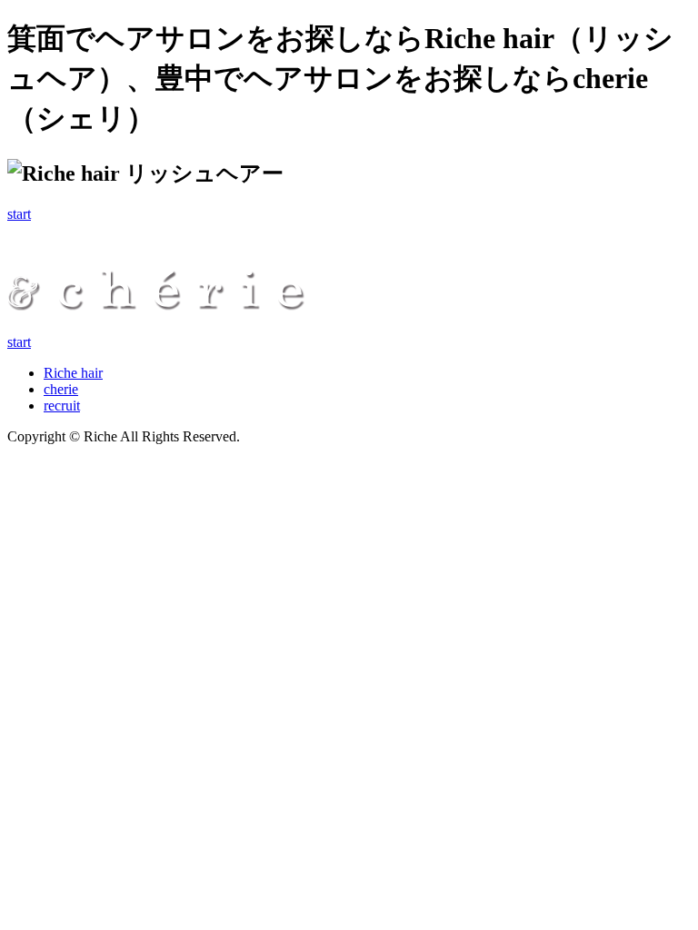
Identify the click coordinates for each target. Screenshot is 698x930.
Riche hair (73, 373)
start (19, 214)
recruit (62, 405)
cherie (61, 389)
